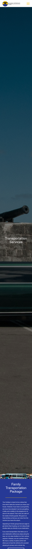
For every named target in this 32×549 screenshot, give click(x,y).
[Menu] (27, 3)
